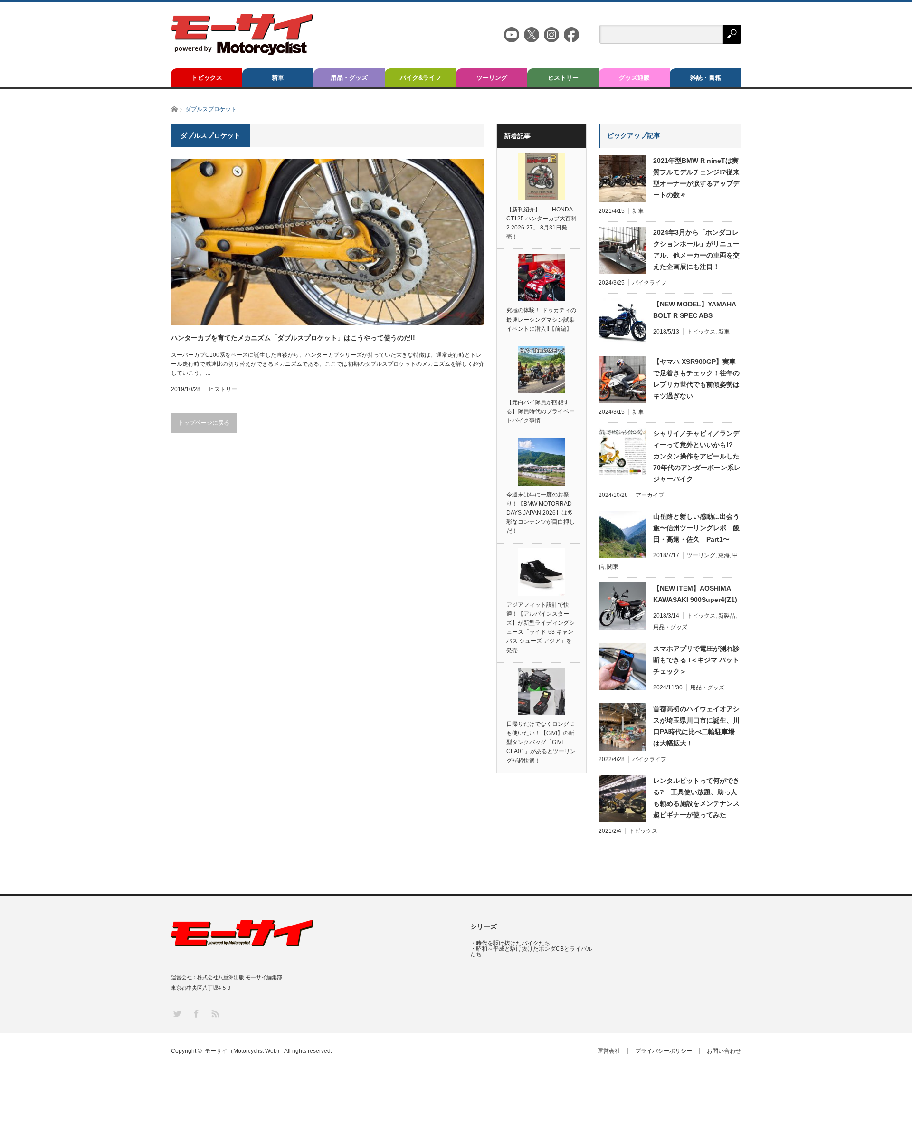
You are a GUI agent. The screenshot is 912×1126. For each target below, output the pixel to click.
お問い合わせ (724, 1051)
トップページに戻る (203, 423)
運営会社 (609, 1051)
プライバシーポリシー (663, 1051)
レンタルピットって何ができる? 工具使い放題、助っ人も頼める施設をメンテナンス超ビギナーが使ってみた (696, 798)
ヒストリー (563, 77)
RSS (215, 1013)
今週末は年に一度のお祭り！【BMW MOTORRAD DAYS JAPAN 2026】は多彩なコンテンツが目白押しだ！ (540, 512)
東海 (724, 555)
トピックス (206, 77)
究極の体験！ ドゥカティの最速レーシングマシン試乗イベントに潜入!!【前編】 (541, 319)
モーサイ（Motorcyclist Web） (244, 1051)
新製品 (726, 615)
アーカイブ (650, 495)
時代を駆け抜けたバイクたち (513, 943)
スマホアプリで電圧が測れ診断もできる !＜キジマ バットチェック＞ (696, 660)
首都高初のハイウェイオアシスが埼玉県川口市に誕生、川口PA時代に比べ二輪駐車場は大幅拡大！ (696, 726)
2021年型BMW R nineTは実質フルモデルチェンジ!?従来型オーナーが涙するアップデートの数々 (696, 178)
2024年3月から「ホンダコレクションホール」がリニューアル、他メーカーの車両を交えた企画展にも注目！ (696, 249)
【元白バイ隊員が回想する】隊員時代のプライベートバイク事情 (540, 411)
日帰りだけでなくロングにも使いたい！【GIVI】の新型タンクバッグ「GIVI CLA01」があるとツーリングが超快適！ (541, 742)
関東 (612, 566)
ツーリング (491, 77)
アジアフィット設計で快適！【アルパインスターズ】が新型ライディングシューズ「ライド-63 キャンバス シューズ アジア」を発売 (540, 627)
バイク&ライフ (420, 77)
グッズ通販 (634, 77)
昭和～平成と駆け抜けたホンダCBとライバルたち (531, 951)
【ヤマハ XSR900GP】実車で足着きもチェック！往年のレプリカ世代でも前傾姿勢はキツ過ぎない (696, 379)
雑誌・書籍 (705, 77)
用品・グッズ (349, 77)
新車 (278, 77)
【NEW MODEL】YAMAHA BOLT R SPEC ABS (694, 309)
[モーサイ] (242, 52)
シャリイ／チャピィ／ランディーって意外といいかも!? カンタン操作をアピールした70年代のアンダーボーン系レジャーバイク (697, 456)
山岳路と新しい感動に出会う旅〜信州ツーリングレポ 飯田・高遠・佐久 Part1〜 (696, 528)
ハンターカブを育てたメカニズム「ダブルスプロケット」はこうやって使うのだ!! (293, 338)
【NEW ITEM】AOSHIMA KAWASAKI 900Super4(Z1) (695, 593)
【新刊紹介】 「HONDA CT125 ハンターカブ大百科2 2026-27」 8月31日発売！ (541, 223)
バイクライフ (649, 282)
